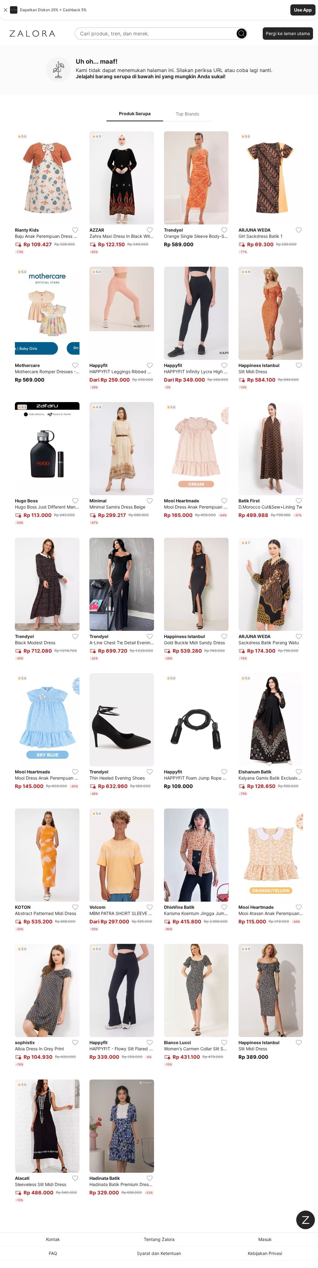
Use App (303, 9)
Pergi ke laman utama (288, 33)
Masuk (265, 1239)
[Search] (242, 33)
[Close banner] (5, 10)
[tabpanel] (159, 668)
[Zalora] (32, 33)
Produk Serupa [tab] (135, 113)
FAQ (53, 1253)
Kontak (53, 1239)
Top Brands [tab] (187, 113)
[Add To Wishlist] (75, 230)
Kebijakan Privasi (265, 1253)
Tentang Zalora (159, 1239)
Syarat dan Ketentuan (159, 1253)
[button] (159, 10)
